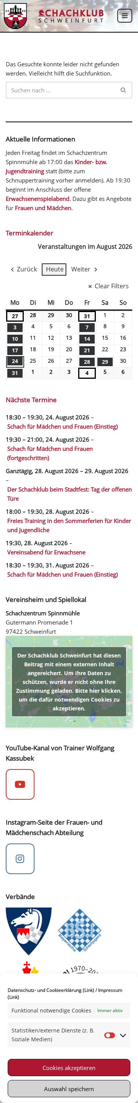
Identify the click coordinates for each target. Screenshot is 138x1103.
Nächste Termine (31, 399)
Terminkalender (29, 232)
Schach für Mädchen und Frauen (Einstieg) (62, 426)
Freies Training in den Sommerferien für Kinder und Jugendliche (69, 525)
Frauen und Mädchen (43, 208)
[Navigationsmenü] (124, 16)
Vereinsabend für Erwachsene (46, 552)
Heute (55, 269)
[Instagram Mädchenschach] (20, 858)
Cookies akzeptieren (69, 1068)
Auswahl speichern (69, 1089)
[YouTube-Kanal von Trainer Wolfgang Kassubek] (20, 784)
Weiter (80, 269)
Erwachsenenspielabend (37, 198)
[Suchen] (123, 90)
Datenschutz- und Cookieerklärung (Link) (51, 990)
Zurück (27, 269)
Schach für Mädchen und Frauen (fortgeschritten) (50, 453)
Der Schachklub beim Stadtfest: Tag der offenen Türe (69, 493)
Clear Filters (112, 286)
